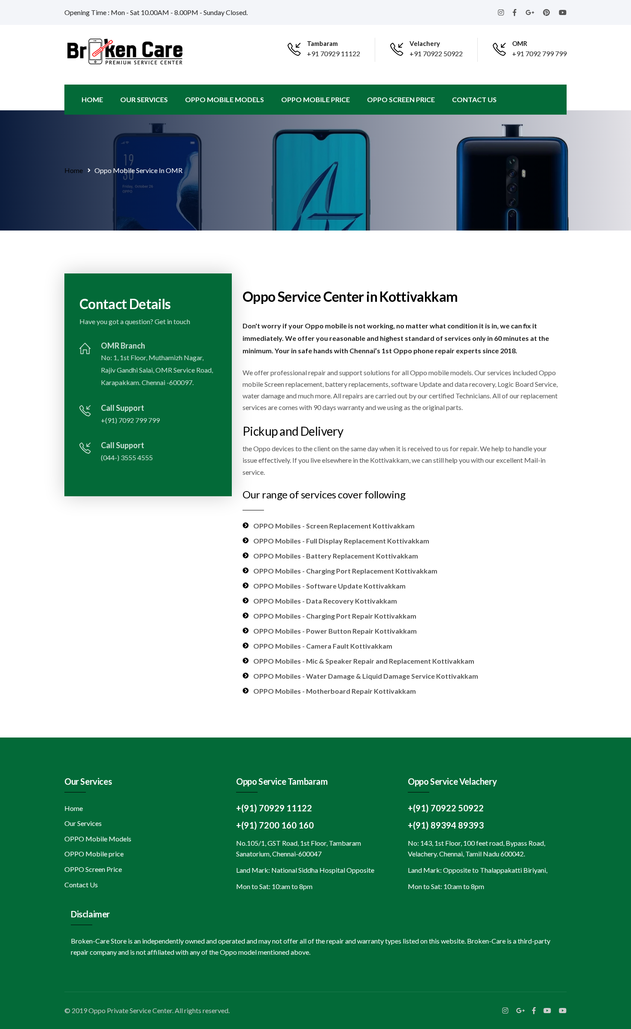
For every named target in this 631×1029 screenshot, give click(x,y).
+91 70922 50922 (436, 53)
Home (92, 99)
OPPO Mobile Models (224, 99)
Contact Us (474, 99)
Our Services (144, 99)
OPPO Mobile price (315, 99)
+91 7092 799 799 (539, 53)
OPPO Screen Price (401, 99)
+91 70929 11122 (333, 53)
